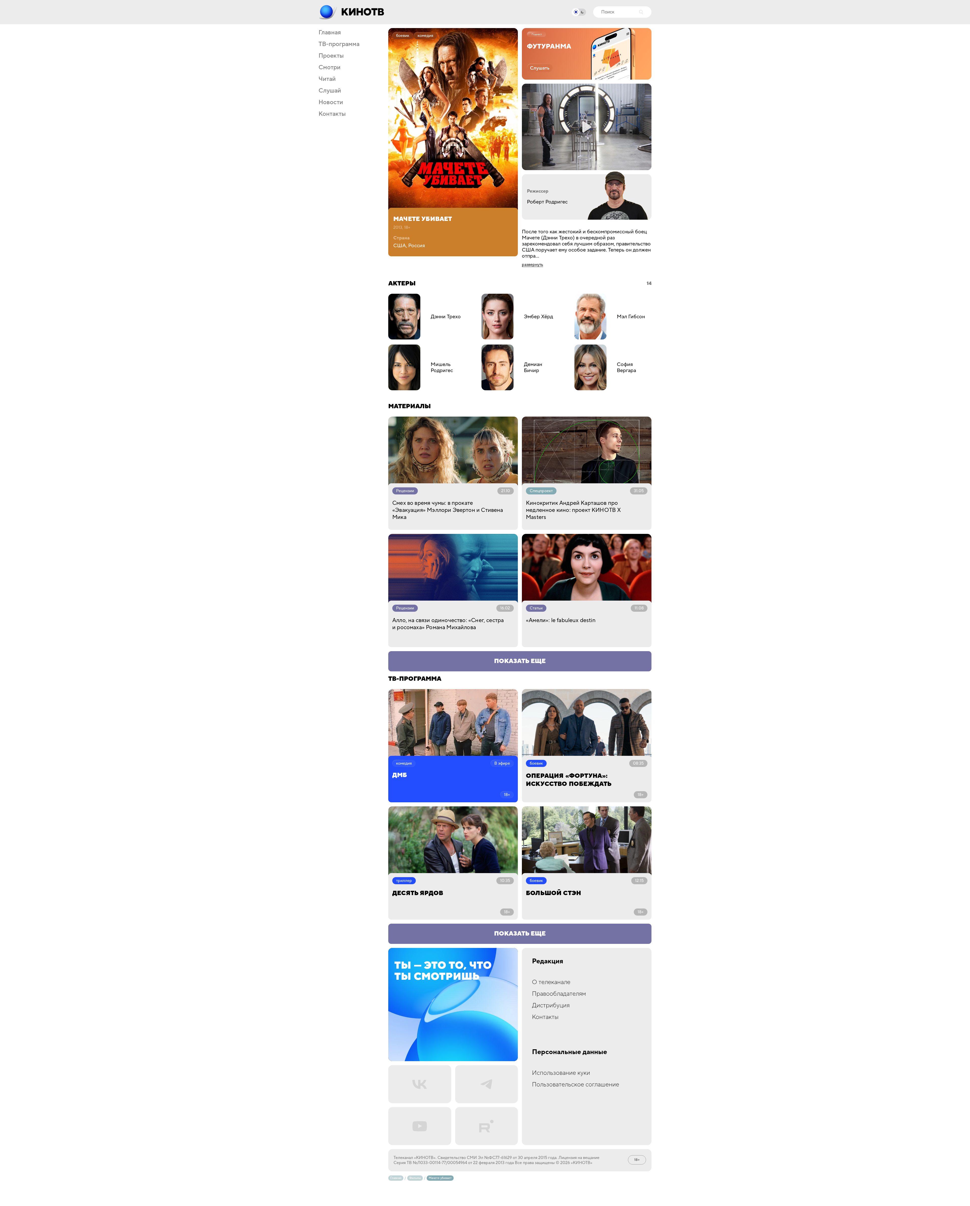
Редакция (547, 961)
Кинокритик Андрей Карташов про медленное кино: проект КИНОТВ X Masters (573, 510)
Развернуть (532, 264)
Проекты (331, 56)
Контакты (332, 114)
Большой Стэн (553, 893)
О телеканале (551, 982)
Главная (330, 32)
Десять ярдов (417, 893)
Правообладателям (559, 994)
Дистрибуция (551, 1005)
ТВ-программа (339, 44)
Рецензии (405, 490)
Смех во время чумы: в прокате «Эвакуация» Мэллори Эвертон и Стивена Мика (447, 510)
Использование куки (561, 1073)
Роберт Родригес (547, 201)
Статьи (536, 608)
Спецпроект (541, 490)
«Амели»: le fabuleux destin (561, 620)
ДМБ (399, 775)
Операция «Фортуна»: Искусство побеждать (569, 780)
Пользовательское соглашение (575, 1084)
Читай (327, 79)
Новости (331, 102)
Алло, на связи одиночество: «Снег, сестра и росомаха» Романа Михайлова (448, 624)
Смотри (330, 67)
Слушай (330, 90)
